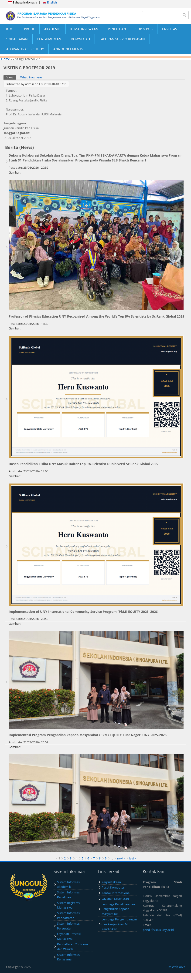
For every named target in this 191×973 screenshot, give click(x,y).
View (11, 77)
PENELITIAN (117, 29)
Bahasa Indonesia (24, 2)
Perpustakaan (111, 882)
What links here (31, 77)
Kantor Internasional (116, 893)
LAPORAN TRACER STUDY (24, 49)
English (51, 2)
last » (132, 858)
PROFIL (29, 29)
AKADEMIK (52, 29)
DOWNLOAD (80, 39)
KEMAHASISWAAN (84, 29)
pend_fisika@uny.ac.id (158, 930)
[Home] (48, 16)
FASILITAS (169, 29)
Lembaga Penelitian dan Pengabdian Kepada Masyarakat (118, 909)
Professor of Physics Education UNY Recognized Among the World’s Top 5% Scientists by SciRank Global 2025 (96, 316)
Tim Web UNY (175, 967)
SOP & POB (144, 29)
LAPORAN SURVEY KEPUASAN (122, 39)
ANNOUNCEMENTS (68, 49)
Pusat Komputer (113, 887)
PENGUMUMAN (49, 39)
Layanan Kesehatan (115, 898)
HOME (9, 29)
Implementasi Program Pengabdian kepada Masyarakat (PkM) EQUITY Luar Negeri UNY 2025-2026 (88, 735)
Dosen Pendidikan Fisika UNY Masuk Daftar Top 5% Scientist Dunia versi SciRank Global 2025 (83, 464)
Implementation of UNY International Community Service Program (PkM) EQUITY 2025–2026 (83, 611)
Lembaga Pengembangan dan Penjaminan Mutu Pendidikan (119, 924)
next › (121, 858)
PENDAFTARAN (16, 39)
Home (5, 59)
